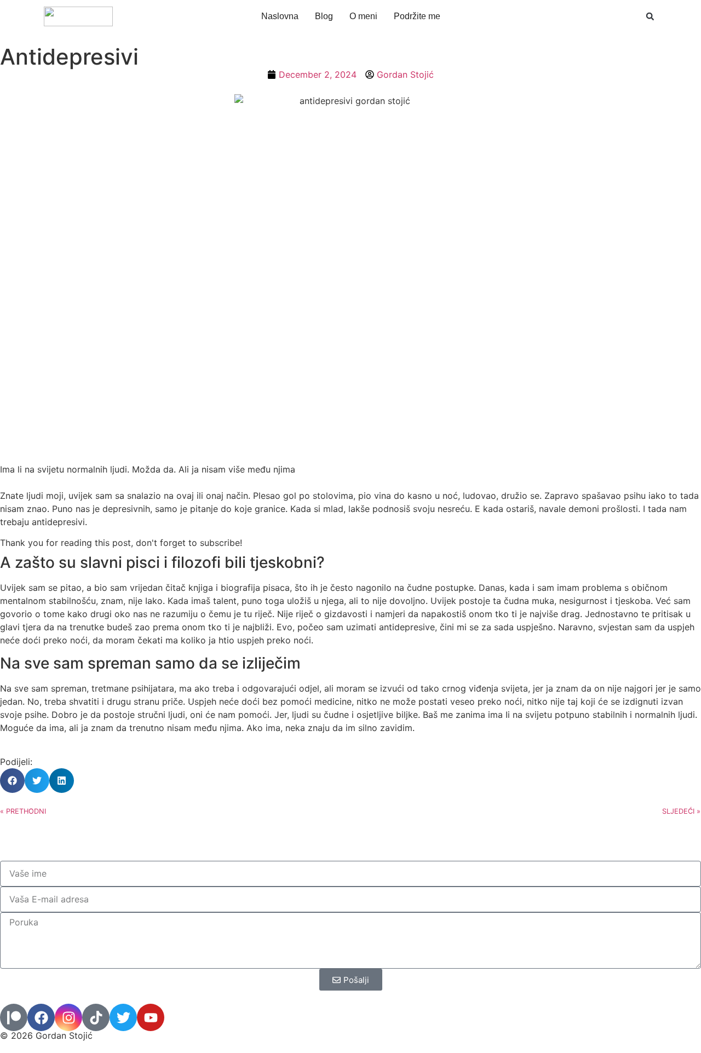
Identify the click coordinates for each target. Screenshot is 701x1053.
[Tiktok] (96, 1017)
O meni (363, 16)
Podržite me (417, 16)
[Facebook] (41, 1017)
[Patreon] (13, 1017)
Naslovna (279, 16)
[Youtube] (150, 1017)
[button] (650, 16)
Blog (324, 16)
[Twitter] (123, 1017)
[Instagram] (68, 1017)
